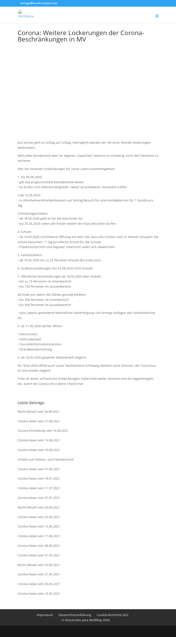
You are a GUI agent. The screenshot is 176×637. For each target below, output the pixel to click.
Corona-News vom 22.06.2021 (39, 517)
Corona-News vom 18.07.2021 (39, 478)
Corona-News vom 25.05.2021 (39, 584)
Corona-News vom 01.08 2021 (39, 469)
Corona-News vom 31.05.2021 (39, 555)
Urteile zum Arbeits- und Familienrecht (46, 459)
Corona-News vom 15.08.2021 (39, 440)
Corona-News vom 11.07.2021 (39, 488)
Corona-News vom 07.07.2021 (39, 498)
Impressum (45, 615)
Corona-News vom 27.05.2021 (39, 574)
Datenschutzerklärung (75, 615)
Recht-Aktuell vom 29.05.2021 (39, 565)
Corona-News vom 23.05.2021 (39, 593)
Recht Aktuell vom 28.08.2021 (39, 411)
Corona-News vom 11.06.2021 (39, 536)
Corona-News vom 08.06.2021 (39, 546)
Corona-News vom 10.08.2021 (39, 450)
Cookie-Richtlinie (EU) (112, 615)
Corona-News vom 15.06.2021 (39, 526)
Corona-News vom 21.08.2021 (39, 421)
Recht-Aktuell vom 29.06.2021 (39, 507)
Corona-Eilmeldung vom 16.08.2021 (43, 431)
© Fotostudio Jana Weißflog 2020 (86, 620)
